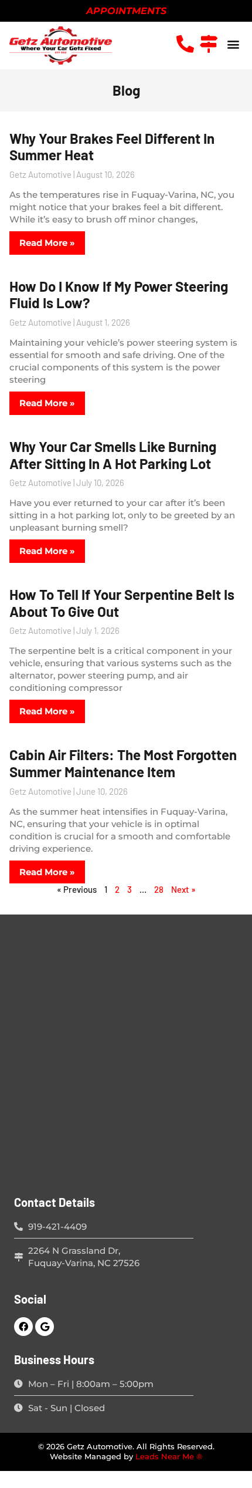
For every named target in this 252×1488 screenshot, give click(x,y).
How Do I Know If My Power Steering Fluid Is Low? (118, 295)
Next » (183, 889)
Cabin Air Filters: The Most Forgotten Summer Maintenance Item (123, 763)
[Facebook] (23, 1326)
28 (159, 889)
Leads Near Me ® (168, 1456)
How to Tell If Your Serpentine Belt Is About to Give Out (121, 603)
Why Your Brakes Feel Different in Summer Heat (111, 147)
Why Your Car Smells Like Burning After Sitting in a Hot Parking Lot (112, 455)
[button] (233, 43)
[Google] (44, 1326)
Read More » (47, 242)
